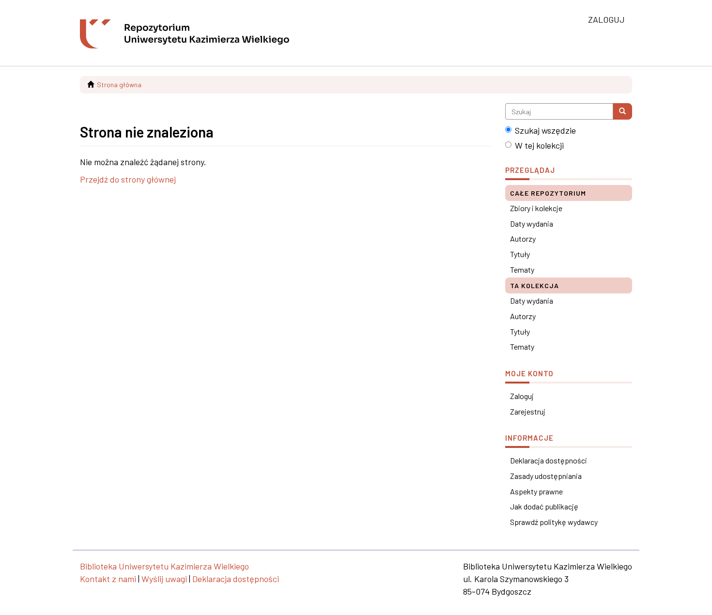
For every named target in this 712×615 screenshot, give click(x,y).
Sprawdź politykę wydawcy (554, 521)
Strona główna (119, 84)
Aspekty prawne (536, 491)
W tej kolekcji (539, 145)
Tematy (522, 269)
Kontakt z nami (108, 578)
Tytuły (520, 254)
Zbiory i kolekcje (536, 208)
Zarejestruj (527, 411)
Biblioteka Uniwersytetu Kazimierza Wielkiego (164, 566)
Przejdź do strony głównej (128, 179)
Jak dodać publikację (544, 506)
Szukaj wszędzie (545, 130)
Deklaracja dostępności (548, 460)
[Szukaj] (622, 111)
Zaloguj (522, 395)
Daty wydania (531, 223)
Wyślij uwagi (164, 578)
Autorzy (523, 238)
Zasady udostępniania (546, 475)
